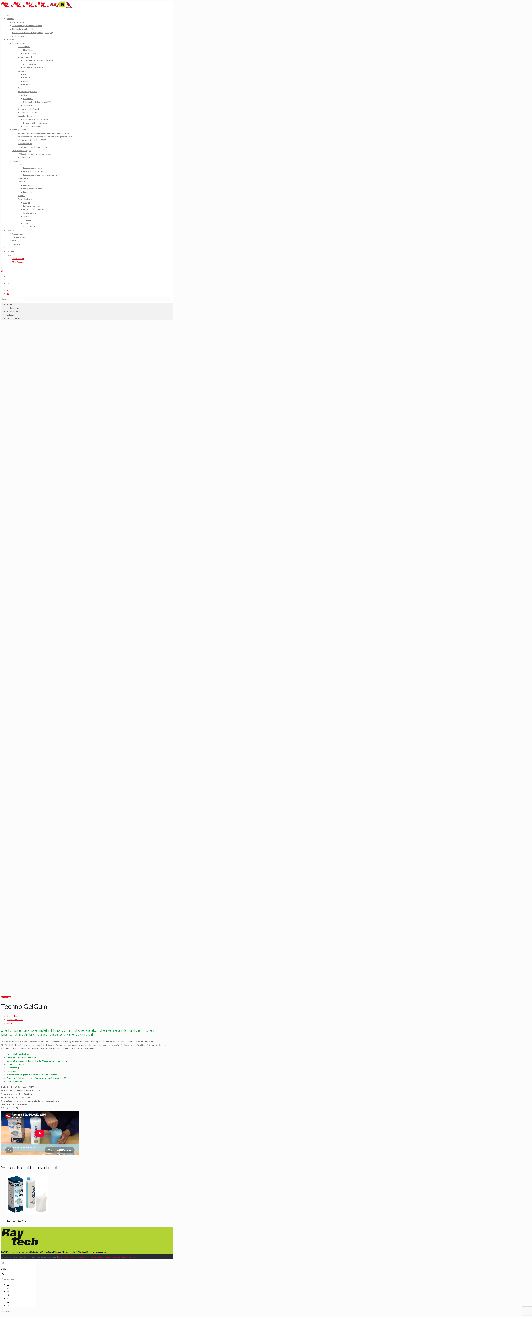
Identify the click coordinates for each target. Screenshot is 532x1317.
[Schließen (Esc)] (2, 1311)
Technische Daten (15, 1019)
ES (8, 286)
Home (9, 304)
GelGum (10, 315)
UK (8, 280)
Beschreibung (13, 1016)
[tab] (88, 1016)
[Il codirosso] (69, 7)
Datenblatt (6, 997)
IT (8, 276)
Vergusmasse (12, 311)
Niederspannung (14, 308)
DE (2, 271)
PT (8, 293)
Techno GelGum (17, 1221)
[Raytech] (25, 7)
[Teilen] (5, 1311)
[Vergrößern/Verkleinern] (10, 1311)
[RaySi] (58, 7)
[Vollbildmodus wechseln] (7, 1311)
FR (8, 283)
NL (8, 290)
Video (9, 1023)
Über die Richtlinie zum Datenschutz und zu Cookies (80, 1257)
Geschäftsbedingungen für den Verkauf (122, 1257)
